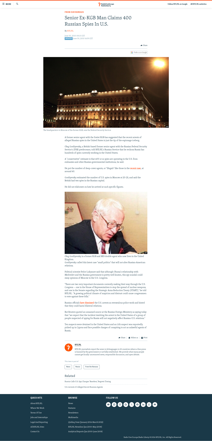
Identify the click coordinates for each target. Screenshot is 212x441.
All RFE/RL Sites (37, 427)
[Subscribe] (154, 404)
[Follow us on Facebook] (137, 404)
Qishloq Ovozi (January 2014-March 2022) (85, 422)
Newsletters (73, 413)
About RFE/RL (36, 404)
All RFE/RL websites (199, 4)
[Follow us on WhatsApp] (149, 404)
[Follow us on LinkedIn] (143, 404)
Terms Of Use (36, 413)
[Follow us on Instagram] (120, 404)
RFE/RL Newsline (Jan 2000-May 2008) (85, 427)
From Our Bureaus (74, 12)
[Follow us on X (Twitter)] (131, 404)
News (70, 404)
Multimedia (73, 418)
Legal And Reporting (39, 422)
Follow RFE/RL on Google (177, 4)
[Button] (143, 45)
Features (71, 408)
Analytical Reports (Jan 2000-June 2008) (85, 432)
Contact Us (34, 432)
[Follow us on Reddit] (114, 404)
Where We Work (37, 408)
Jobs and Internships (39, 418)
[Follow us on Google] (125, 404)
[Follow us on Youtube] (108, 404)
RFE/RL (70, 31)
